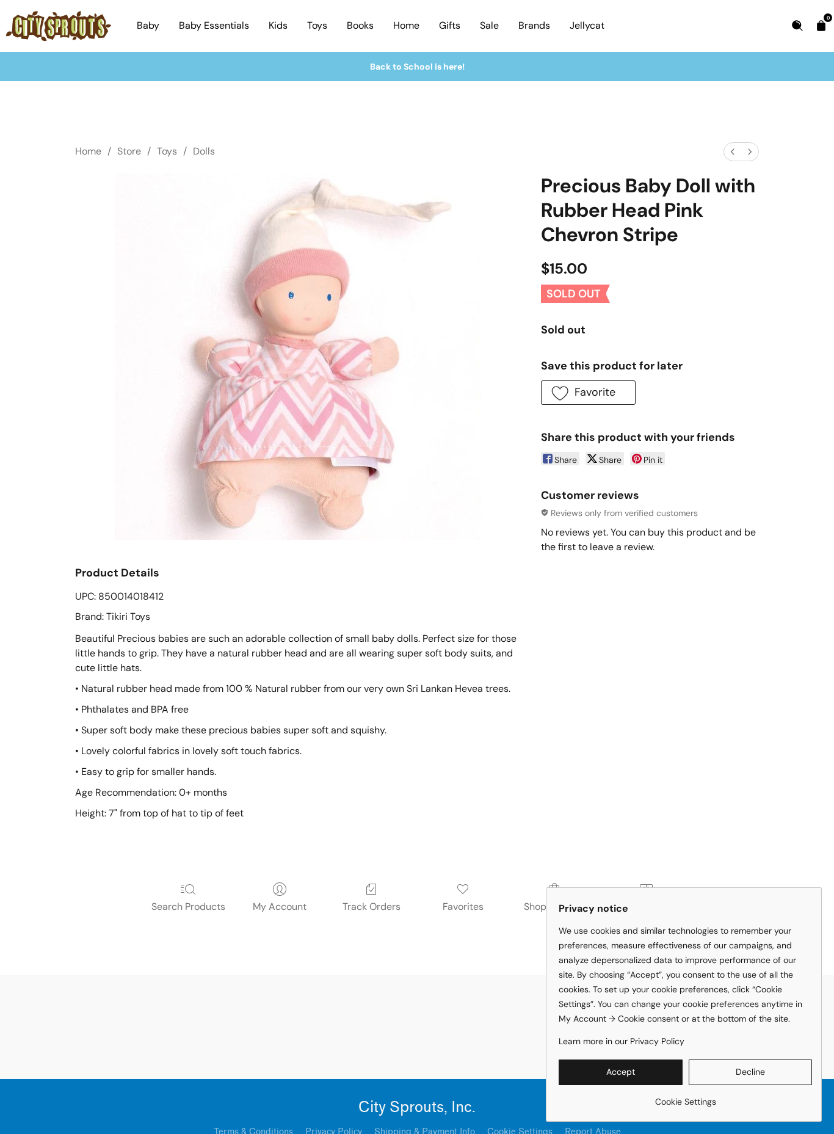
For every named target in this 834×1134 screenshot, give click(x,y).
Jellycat (587, 25)
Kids (278, 25)
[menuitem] (732, 152)
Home (406, 25)
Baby (148, 25)
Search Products (188, 906)
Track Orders (372, 906)
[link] (685, 1097)
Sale (489, 25)
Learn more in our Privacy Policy (621, 1041)
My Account (279, 906)
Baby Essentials (214, 25)
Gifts (449, 25)
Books (360, 25)
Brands (534, 25)
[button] (588, 392)
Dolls (204, 151)
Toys (317, 25)
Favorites (463, 906)
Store (129, 151)
